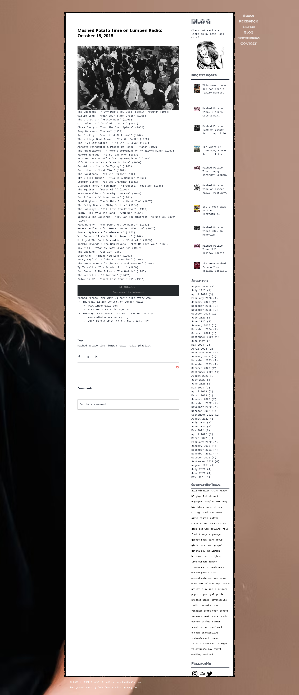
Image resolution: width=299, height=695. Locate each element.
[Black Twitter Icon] (209, 673)
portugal (208, 594)
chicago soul (199, 512)
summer (216, 621)
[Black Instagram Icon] (194, 673)
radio (132, 345)
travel (215, 638)
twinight (221, 643)
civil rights (199, 518)
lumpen (213, 561)
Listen (249, 26)
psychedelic (219, 600)
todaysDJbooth (200, 638)
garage (216, 534)
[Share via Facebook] (79, 356)
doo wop (204, 529)
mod (216, 578)
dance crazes (218, 523)
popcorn (196, 594)
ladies (207, 556)
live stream (199, 561)
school (224, 610)
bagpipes (196, 501)
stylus (206, 621)
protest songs (200, 600)
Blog (248, 32)
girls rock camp (201, 545)
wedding (196, 654)
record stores (209, 605)
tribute (196, 643)
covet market (199, 523)
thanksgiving (210, 632)
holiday (196, 556)
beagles (209, 501)
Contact (249, 43)
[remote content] (128, 290)
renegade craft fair (204, 610)
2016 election (200, 490)
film (225, 529)
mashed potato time (92, 345)
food (194, 534)
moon (194, 583)
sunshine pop (199, 627)
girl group (216, 539)
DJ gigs (196, 496)
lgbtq (217, 556)
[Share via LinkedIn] (96, 356)
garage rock (199, 539)
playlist (144, 345)
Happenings (248, 37)
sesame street (200, 616)
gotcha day (198, 551)
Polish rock (210, 496)
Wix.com (136, 682)
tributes (208, 643)
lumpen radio (117, 345)
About (249, 15)
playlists (221, 589)
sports (195, 621)
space (214, 616)
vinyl (217, 649)
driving (215, 529)
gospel (218, 545)
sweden (195, 632)
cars (208, 507)
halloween (213, 551)
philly (195, 589)
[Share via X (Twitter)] (87, 356)
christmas (216, 512)
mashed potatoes (201, 578)
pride (219, 594)
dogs (194, 529)
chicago (218, 507)
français (204, 534)
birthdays (197, 507)
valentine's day (201, 649)
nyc (218, 583)
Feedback (248, 21)
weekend (208, 654)
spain (223, 616)
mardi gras (217, 567)
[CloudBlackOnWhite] (202, 673)
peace (226, 583)
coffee (214, 518)
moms (223, 578)
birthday (221, 501)
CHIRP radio (219, 490)
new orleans (206, 583)
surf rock (216, 627)
